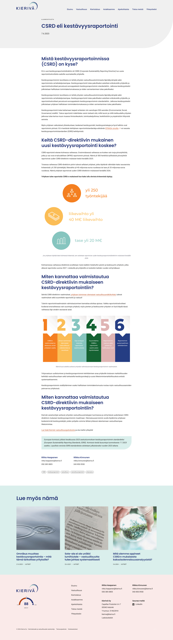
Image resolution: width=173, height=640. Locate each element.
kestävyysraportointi (53, 472)
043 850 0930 (79, 464)
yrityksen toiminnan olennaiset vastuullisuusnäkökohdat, (93, 295)
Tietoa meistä (76, 609)
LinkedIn (139, 604)
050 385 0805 (46, 464)
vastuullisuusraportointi (77, 472)
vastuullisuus (65, 472)
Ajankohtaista (76, 604)
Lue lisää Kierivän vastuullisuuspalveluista (58, 430)
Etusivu (74, 586)
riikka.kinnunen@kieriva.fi (84, 461)
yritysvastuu (89, 472)
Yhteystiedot (76, 614)
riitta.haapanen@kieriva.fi (51, 461)
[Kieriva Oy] (27, 592)
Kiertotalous (76, 595)
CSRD (43, 472)
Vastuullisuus (76, 590)
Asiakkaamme (77, 600)
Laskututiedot (107, 618)
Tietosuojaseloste (61, 629)
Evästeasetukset (73, 629)
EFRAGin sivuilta (111, 128)
